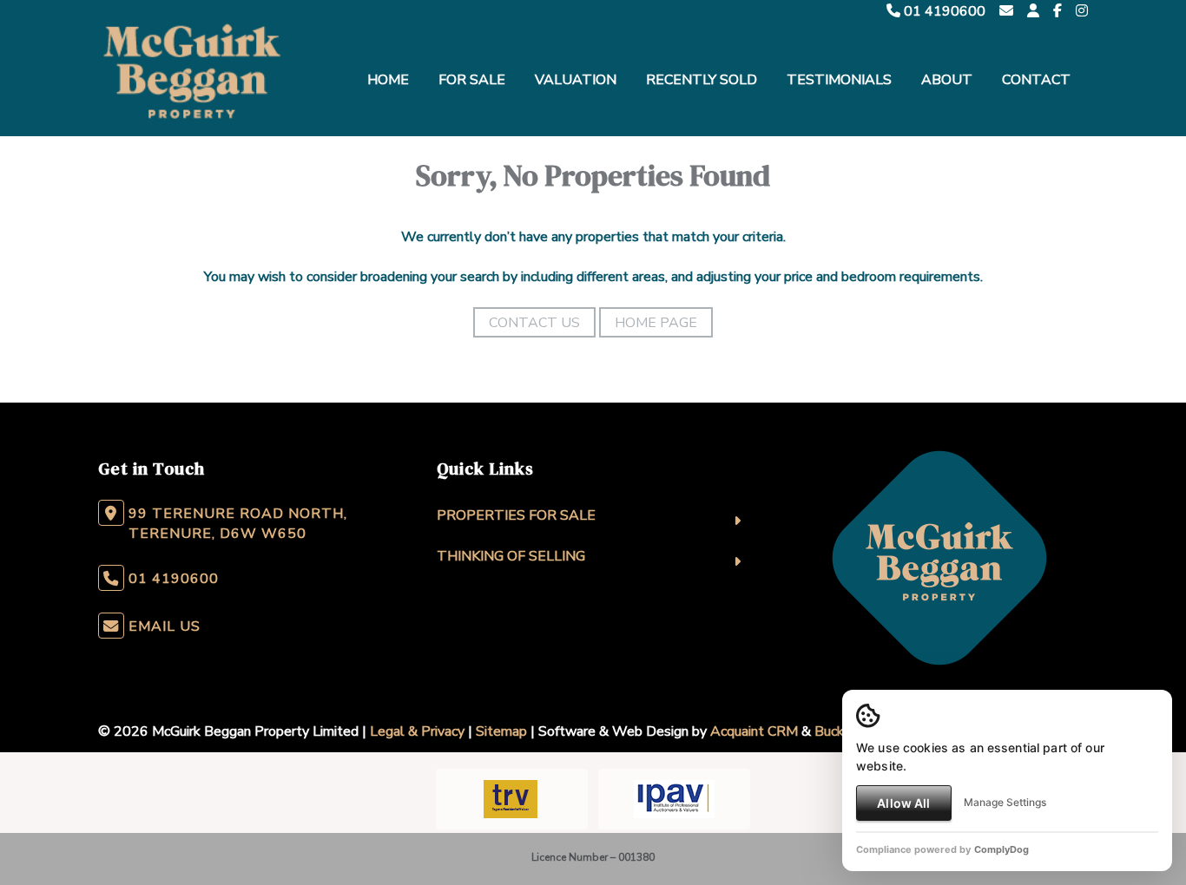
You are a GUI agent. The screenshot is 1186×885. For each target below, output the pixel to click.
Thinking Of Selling (511, 556)
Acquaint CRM (754, 731)
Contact (1036, 79)
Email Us (164, 626)
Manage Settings (1005, 802)
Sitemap (501, 731)
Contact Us (534, 322)
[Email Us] (1006, 11)
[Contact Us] (1033, 11)
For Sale (471, 79)
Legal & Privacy (417, 731)
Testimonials (839, 79)
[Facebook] (1057, 11)
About (946, 79)
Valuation (575, 79)
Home (388, 79)
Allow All (903, 803)
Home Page (656, 322)
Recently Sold (701, 79)
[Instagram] (1082, 11)
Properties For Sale (516, 515)
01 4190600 (942, 11)
